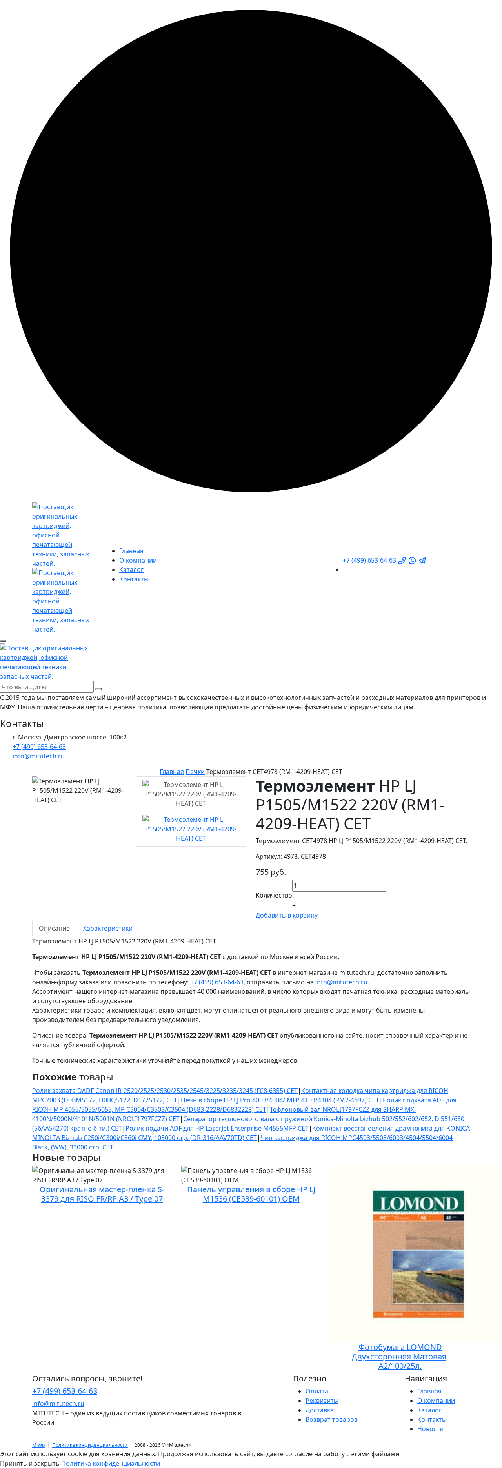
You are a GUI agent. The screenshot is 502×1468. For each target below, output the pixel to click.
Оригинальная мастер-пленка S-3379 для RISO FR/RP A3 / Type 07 (102, 1194)
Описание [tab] (54, 928)
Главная (131, 550)
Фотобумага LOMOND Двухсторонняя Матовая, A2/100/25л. (400, 1356)
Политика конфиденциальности (90, 1445)
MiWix (38, 1445)
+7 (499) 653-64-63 (369, 560)
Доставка (320, 1410)
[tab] (191, 794)
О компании (138, 560)
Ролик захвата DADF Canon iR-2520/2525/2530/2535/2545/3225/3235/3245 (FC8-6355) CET (165, 1090)
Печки (195, 771)
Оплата (317, 1391)
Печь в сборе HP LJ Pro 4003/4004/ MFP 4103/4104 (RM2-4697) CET (280, 1100)
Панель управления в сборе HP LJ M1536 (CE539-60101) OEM (251, 1194)
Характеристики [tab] (108, 928)
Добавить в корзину (287, 915)
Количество (274, 895)
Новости (430, 1428)
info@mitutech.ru (341, 982)
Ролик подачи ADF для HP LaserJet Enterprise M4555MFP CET (217, 1128)
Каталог (131, 569)
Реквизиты (322, 1400)
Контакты (134, 579)
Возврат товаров (332, 1419)
